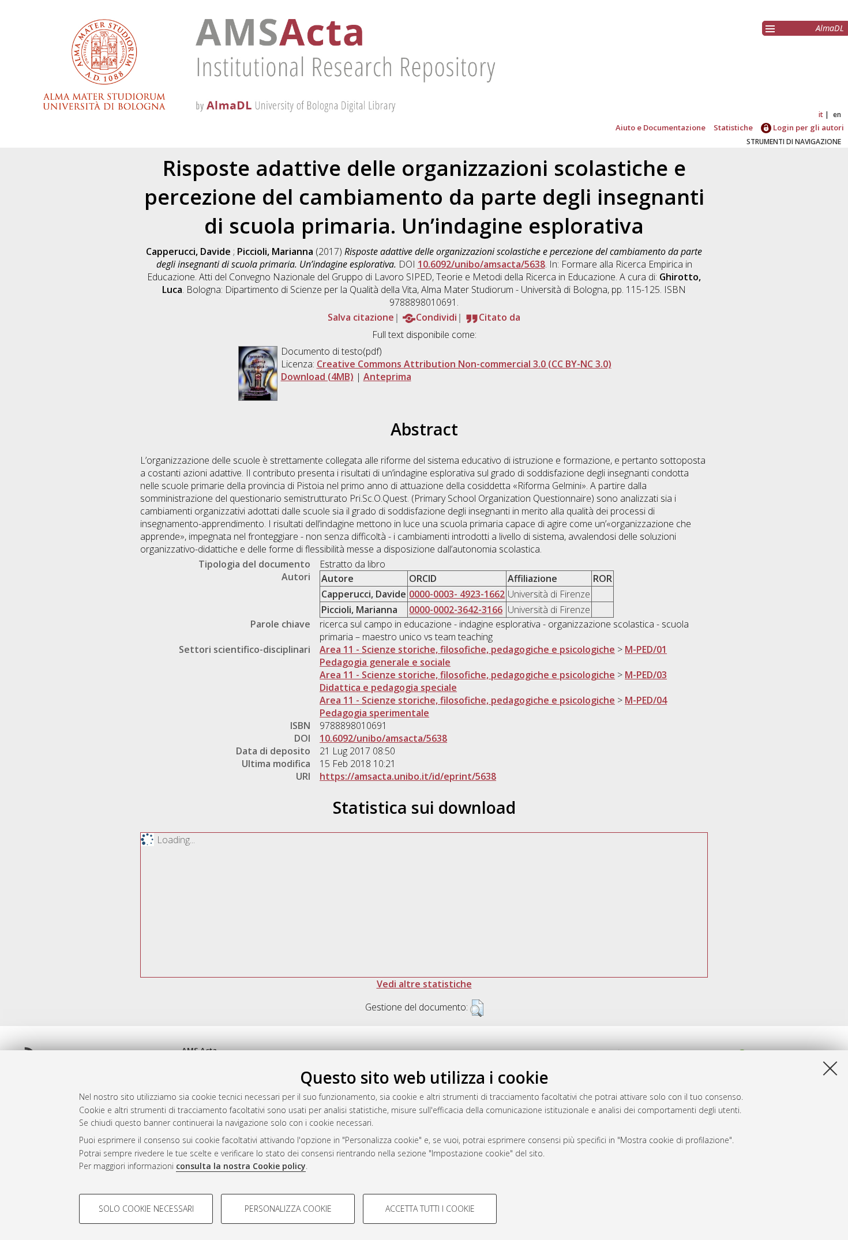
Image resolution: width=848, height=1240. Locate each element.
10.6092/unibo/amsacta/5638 (481, 264)
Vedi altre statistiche (424, 984)
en (837, 114)
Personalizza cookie (288, 1208)
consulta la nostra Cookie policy (241, 1165)
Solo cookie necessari (146, 1208)
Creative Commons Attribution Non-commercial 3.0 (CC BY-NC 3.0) (464, 364)
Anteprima (387, 376)
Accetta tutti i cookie (430, 1208)
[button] (476, 1008)
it (821, 114)
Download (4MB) (317, 376)
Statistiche (733, 127)
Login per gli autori (807, 127)
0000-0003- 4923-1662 (457, 594)
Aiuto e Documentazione (661, 127)
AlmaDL (830, 27)
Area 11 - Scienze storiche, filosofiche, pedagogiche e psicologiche (467, 649)
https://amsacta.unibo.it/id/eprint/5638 (408, 776)
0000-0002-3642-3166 (455, 609)
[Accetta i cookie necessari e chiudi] (830, 1068)
